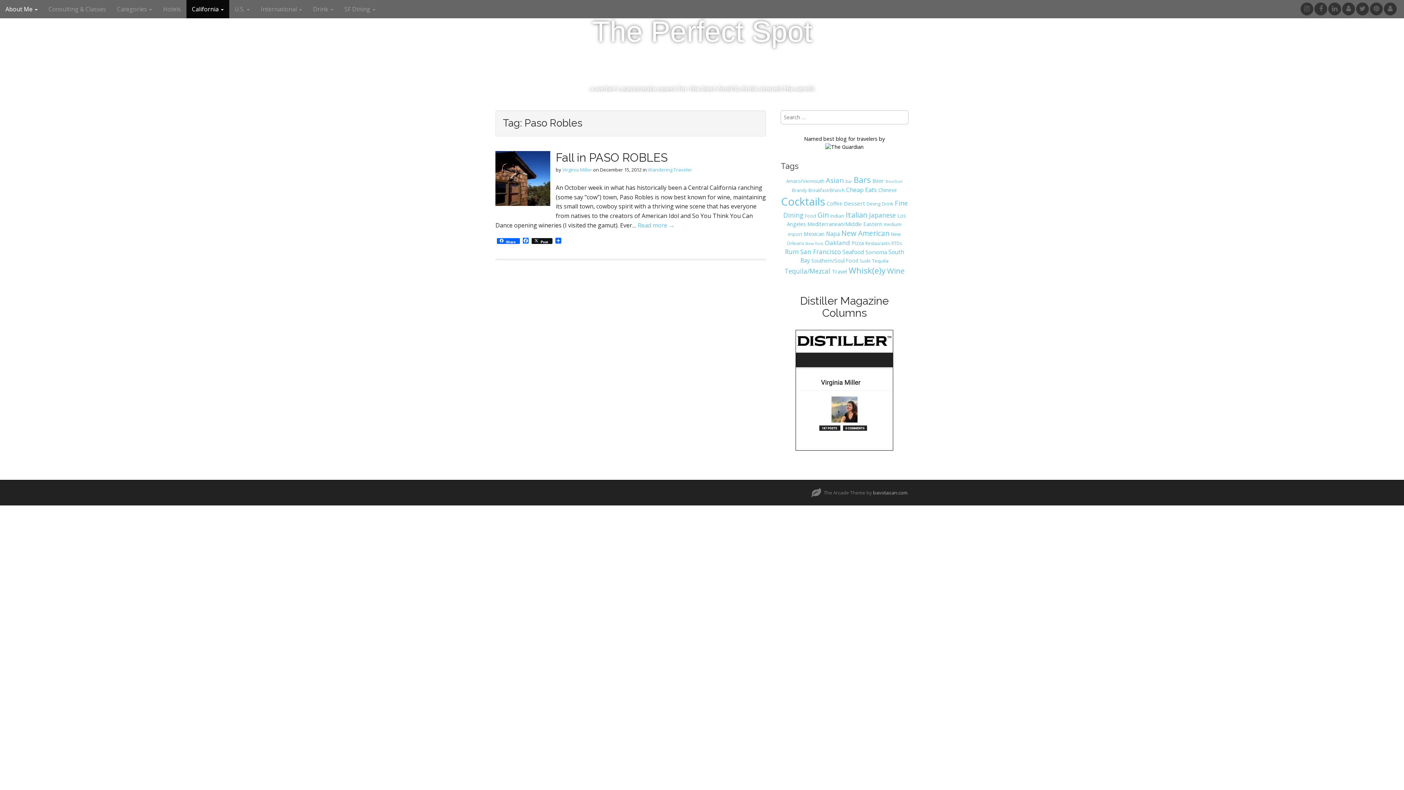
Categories (132, 9)
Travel (839, 271)
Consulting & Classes (77, 9)
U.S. (240, 9)
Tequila (880, 260)
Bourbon (894, 181)
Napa (833, 234)
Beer (878, 180)
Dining (873, 203)
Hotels (172, 9)
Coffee (834, 203)
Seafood (853, 252)
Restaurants (877, 243)
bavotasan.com (890, 492)
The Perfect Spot (702, 31)
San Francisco (820, 251)
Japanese (882, 215)
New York (814, 243)
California (206, 9)
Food (810, 216)
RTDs (896, 243)
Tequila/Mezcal (807, 271)
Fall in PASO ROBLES (612, 157)
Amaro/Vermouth (805, 181)
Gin (823, 215)
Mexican (814, 233)
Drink (887, 204)
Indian (837, 215)
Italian (857, 215)
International (279, 9)
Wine (896, 271)
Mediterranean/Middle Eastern (844, 223)
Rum (792, 251)
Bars (862, 179)
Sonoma (876, 252)
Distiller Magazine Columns (844, 306)
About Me (19, 9)
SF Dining (358, 9)
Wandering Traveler (670, 169)
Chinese (887, 190)
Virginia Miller (577, 169)
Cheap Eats (861, 190)
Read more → (656, 225)
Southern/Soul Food (834, 260)
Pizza (858, 243)
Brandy (799, 190)
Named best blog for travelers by (844, 138)
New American (865, 233)
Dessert (854, 203)
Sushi (865, 261)
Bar (848, 181)
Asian (835, 180)
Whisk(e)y (867, 270)
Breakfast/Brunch (826, 190)
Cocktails (803, 201)
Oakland (837, 242)
